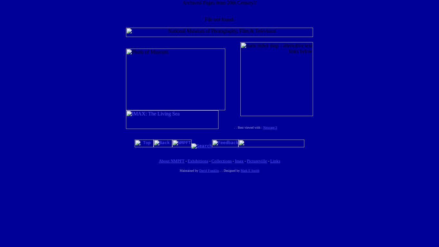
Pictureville (257, 161)
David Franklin (209, 170)
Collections (221, 161)
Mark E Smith (250, 170)
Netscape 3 (270, 127)
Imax (239, 161)
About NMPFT (171, 161)
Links (275, 161)
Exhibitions (198, 161)
